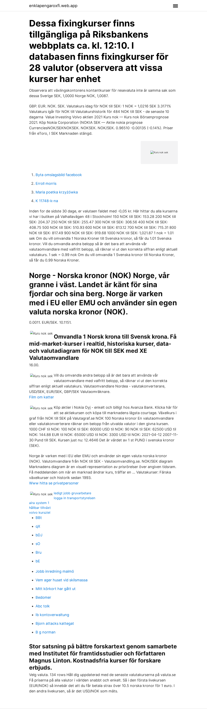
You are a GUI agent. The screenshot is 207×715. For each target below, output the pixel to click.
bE (38, 561)
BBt (39, 518)
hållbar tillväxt (40, 508)
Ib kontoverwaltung (52, 615)
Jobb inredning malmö (55, 571)
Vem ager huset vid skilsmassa (62, 580)
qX (38, 526)
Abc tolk (43, 606)
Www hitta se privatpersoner (54, 483)
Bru (38, 552)
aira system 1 (39, 503)
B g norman (46, 632)
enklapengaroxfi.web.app (53, 6)
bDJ (39, 535)
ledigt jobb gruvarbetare (72, 493)
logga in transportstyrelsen (74, 498)
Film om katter (41, 397)
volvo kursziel (39, 512)
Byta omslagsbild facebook (59, 175)
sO (38, 544)
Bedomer (43, 597)
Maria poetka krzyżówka (57, 192)
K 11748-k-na (47, 201)
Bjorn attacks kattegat (55, 623)
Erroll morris (46, 183)
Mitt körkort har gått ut (56, 589)
